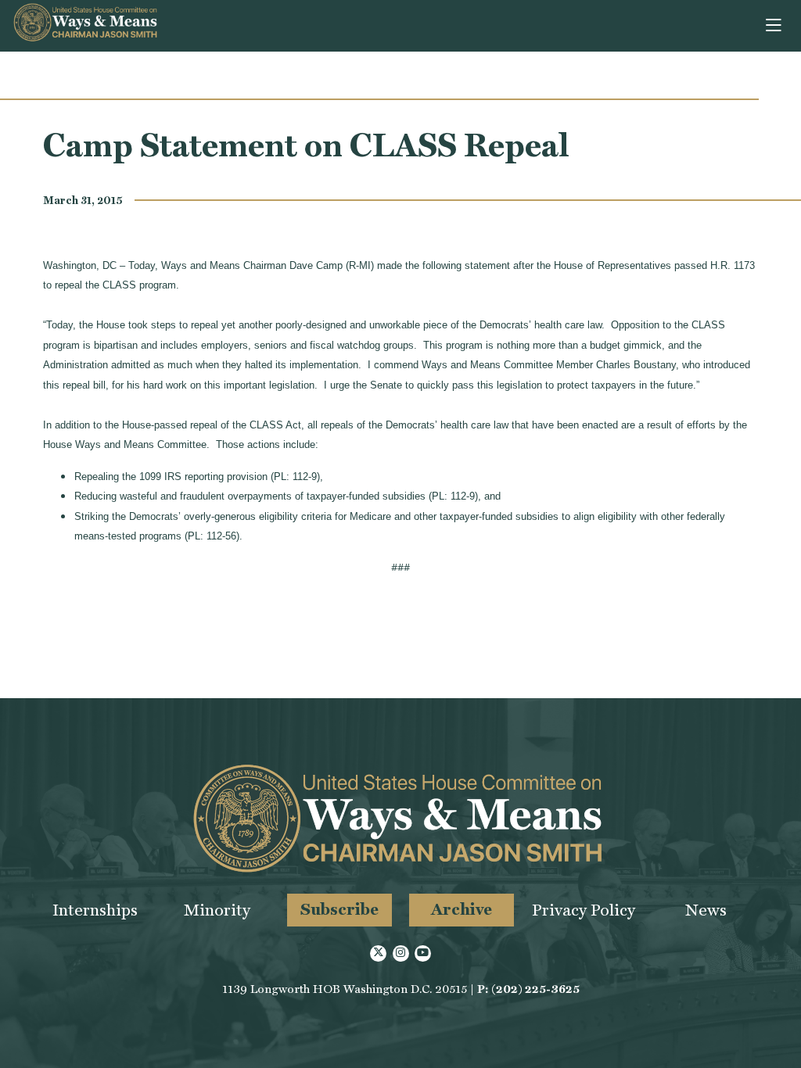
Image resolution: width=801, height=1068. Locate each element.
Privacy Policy (583, 909)
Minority (217, 909)
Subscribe (339, 909)
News (706, 909)
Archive (461, 909)
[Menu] (775, 26)
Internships (95, 909)
